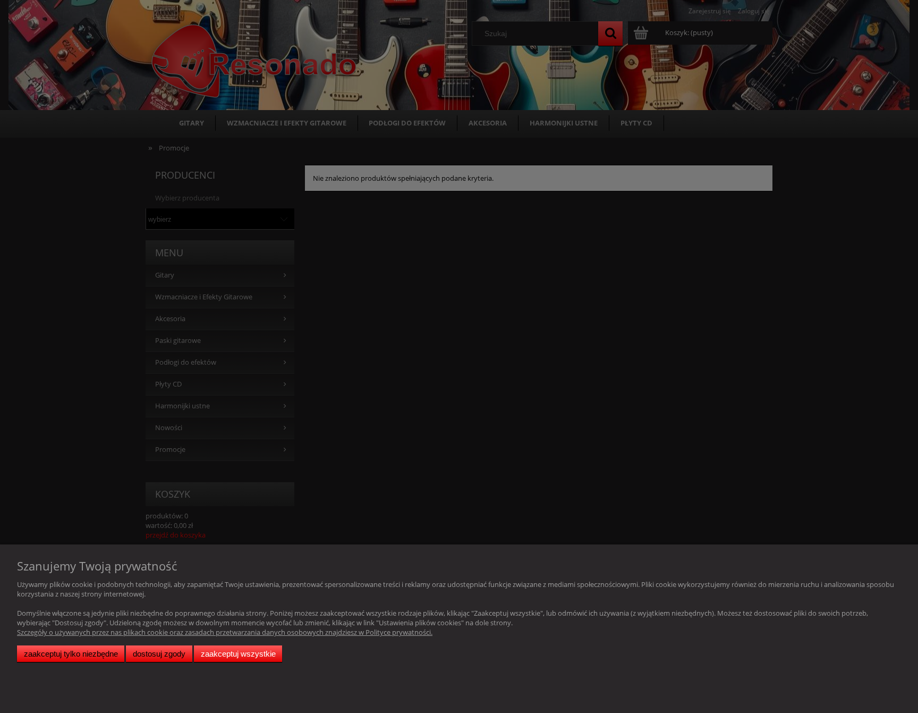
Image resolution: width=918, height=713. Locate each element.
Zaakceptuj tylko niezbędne (71, 653)
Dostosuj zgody (159, 653)
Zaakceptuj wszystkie (238, 653)
